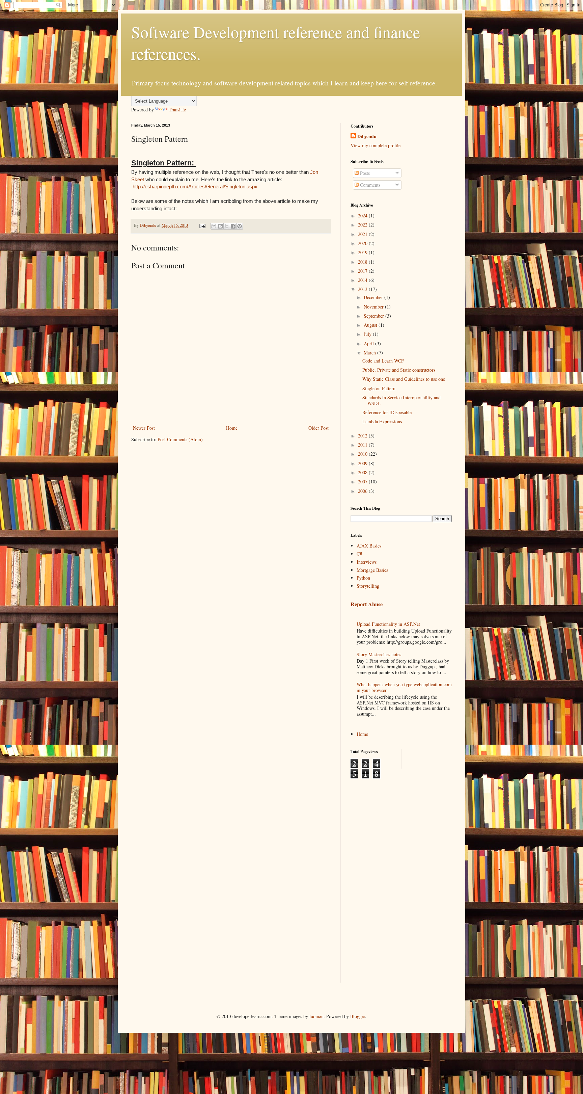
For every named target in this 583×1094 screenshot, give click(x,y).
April (369, 343)
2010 (363, 454)
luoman (316, 1016)
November (374, 306)
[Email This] (214, 226)
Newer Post (144, 428)
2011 (363, 445)
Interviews (367, 562)
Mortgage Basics (372, 570)
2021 (363, 234)
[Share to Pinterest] (239, 226)
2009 (363, 463)
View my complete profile (375, 145)
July (368, 334)
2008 (363, 472)
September (374, 316)
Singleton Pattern (378, 388)
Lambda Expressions (382, 421)
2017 (363, 271)
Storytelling (368, 586)
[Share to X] (226, 226)
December (374, 297)
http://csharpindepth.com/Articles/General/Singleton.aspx (195, 186)
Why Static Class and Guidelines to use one (403, 379)
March (370, 352)
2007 (363, 481)
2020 (363, 243)
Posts (364, 173)
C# (359, 554)
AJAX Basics (369, 545)
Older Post (318, 428)
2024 (363, 215)
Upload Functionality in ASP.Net (388, 624)
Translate (177, 109)
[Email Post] (201, 225)
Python (363, 578)
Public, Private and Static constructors (398, 370)
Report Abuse (367, 604)
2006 (363, 491)
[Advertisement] (378, 880)
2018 (363, 262)
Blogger (357, 1016)
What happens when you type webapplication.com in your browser (404, 687)
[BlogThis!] (220, 226)
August (371, 325)
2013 (363, 289)
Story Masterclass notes (379, 654)
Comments (369, 185)
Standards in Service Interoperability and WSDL (401, 400)
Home (232, 428)
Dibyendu (367, 136)
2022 (363, 224)
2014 (363, 280)
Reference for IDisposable (387, 412)
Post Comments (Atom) (180, 439)
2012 (363, 435)
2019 (363, 252)
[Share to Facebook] (233, 226)
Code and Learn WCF (383, 360)
